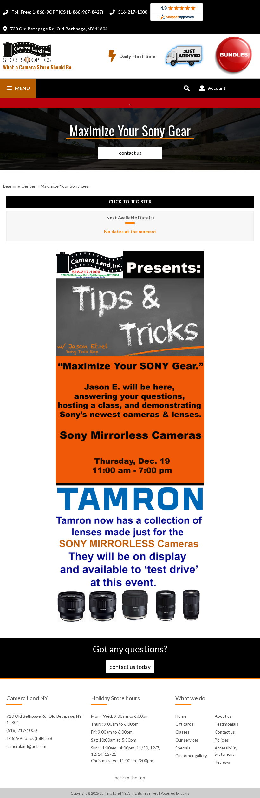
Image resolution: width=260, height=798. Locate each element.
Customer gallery (191, 755)
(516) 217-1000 (21, 730)
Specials (182, 747)
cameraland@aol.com (26, 746)
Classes (182, 732)
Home (180, 716)
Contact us (225, 732)
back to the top (130, 777)
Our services (186, 739)
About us (223, 716)
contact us (130, 153)
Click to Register (130, 201)
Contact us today (130, 666)
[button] (18, 88)
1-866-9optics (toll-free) (29, 738)
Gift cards (184, 724)
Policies (222, 739)
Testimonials (226, 724)
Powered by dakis (175, 793)
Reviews (222, 762)
